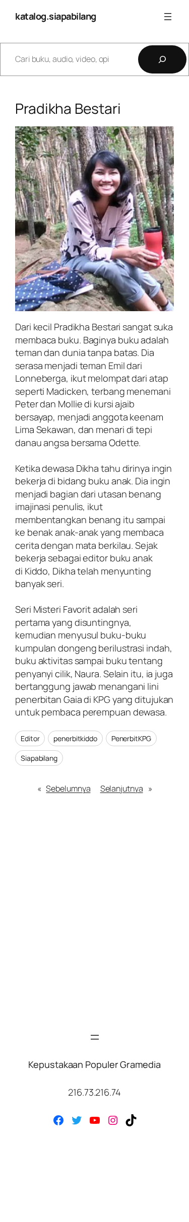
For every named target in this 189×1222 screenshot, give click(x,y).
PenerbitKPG (131, 738)
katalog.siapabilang (55, 16)
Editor (30, 738)
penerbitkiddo (75, 738)
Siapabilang (39, 758)
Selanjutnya (121, 788)
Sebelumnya (68, 788)
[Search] (162, 59)
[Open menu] (168, 17)
